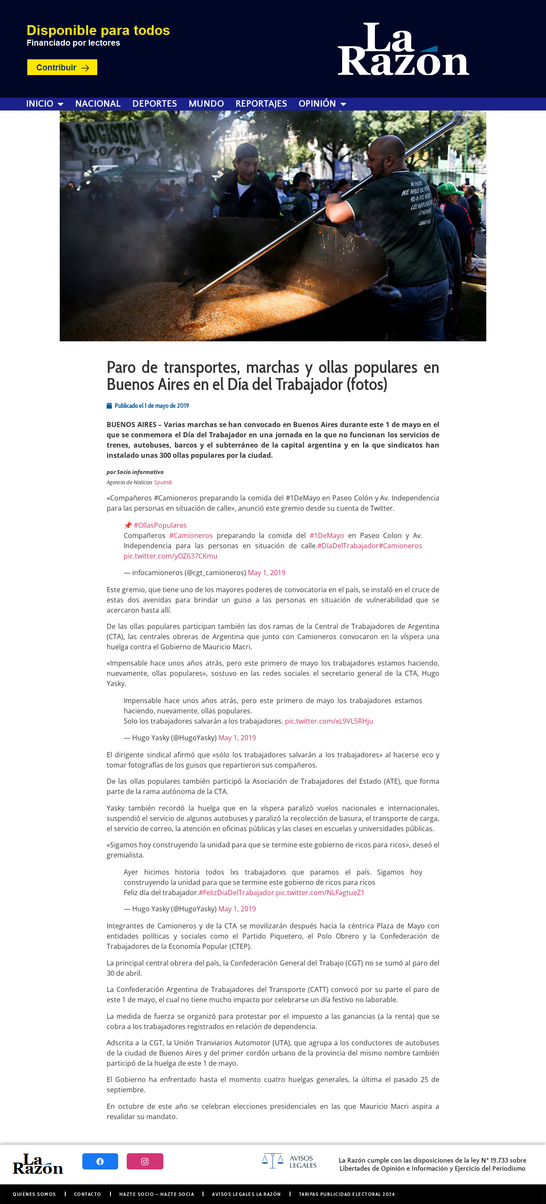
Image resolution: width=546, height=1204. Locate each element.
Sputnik (163, 482)
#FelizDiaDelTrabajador (236, 892)
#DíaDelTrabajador (348, 545)
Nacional (98, 104)
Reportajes (261, 104)
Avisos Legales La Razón (246, 1194)
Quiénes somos (34, 1194)
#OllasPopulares (160, 525)
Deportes (154, 104)
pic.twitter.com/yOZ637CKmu (171, 556)
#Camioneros (191, 535)
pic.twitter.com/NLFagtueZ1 (320, 892)
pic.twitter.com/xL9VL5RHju (329, 721)
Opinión (317, 104)
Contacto (88, 1194)
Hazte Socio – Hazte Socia (157, 1194)
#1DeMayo (327, 535)
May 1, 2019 (266, 572)
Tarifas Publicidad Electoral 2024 (347, 1194)
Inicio (39, 104)
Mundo (206, 104)
